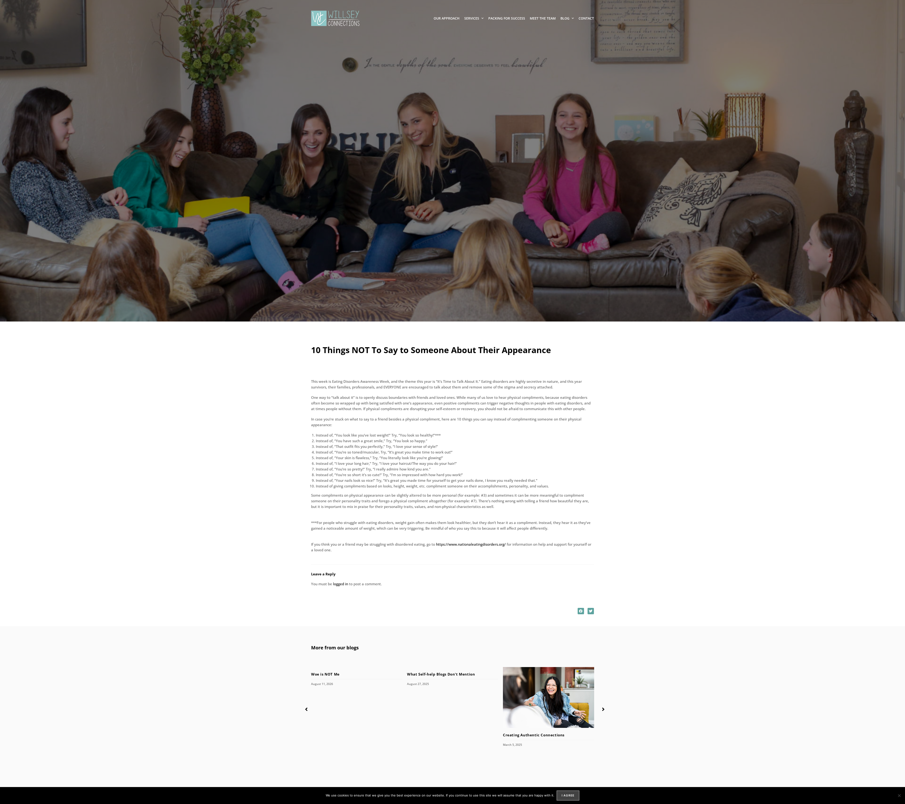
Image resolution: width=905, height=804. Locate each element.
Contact (586, 18)
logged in (340, 583)
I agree (568, 795)
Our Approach (447, 18)
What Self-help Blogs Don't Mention (441, 674)
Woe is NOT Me (325, 674)
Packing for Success (506, 18)
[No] (899, 795)
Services (471, 18)
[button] (581, 611)
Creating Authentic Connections (533, 735)
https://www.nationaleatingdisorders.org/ (471, 544)
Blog (564, 18)
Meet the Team (543, 18)
